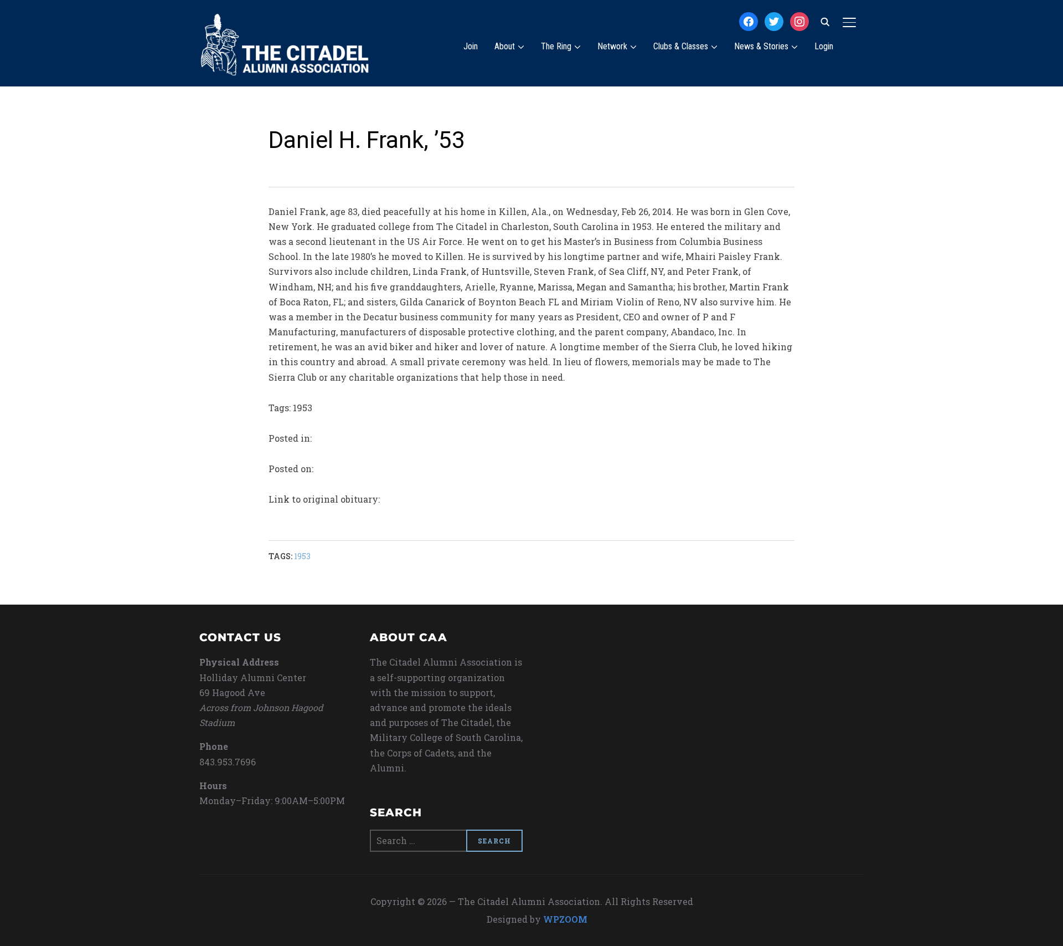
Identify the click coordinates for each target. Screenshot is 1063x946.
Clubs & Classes (680, 46)
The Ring (556, 46)
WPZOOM (565, 919)
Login (823, 46)
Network (612, 46)
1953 (302, 556)
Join (470, 46)
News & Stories (761, 46)
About (504, 46)
